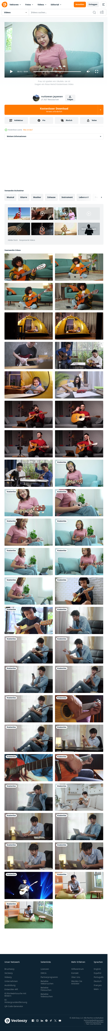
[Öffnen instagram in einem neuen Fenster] (37, 1021)
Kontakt (74, 971)
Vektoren (14, 4)
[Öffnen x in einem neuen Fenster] (55, 1021)
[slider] (57, 71)
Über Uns (75, 975)
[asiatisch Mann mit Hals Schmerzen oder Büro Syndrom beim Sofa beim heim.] (28, 796)
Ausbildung (9, 984)
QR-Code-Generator (13, 1005)
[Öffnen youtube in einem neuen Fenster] (60, 1021)
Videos (41, 4)
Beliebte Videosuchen (47, 994)
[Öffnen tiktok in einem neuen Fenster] (51, 1021)
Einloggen (93, 4)
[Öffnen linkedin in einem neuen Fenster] (42, 1021)
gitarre (23, 196)
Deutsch (95, 980)
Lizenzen (45, 967)
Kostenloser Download (54, 110)
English (95, 967)
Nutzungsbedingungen (91, 1021)
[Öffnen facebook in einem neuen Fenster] (33, 1021)
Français (96, 984)
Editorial (55, 4)
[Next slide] (96, 196)
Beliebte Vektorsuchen (47, 981)
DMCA (43, 971)
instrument (67, 196)
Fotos (28, 4)
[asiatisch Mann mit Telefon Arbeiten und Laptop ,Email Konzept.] (79, 737)
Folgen (70, 99)
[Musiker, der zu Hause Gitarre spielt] (79, 707)
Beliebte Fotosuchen (46, 987)
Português (96, 975)
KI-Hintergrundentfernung (15, 999)
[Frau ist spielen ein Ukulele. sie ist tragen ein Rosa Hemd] (79, 472)
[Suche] (94, 12)
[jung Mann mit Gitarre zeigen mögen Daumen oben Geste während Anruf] (79, 442)
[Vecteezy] (4, 4)
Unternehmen (11, 980)
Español (95, 971)
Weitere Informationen (16, 135)
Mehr (94, 988)
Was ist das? (28, 130)
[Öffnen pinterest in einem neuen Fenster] (46, 1021)
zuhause (51, 196)
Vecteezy (8, 971)
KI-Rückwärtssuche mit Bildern (15, 993)
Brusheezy (9, 967)
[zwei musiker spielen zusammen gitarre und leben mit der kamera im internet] (28, 472)
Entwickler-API (11, 988)
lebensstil (84, 196)
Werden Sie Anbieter (76, 981)
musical (10, 196)
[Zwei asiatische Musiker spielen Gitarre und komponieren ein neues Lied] (79, 354)
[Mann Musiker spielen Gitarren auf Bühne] (28, 884)
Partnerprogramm (49, 975)
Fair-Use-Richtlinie (91, 1025)
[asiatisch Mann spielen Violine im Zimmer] (79, 884)
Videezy (8, 975)
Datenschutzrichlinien (92, 1023)
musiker (37, 196)
